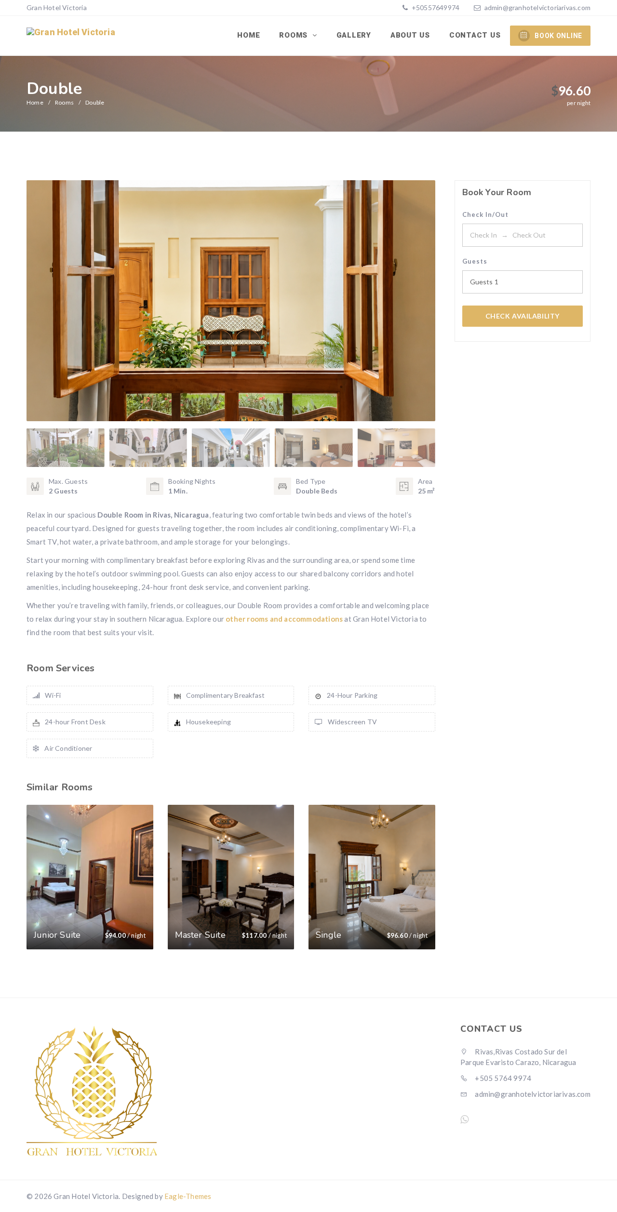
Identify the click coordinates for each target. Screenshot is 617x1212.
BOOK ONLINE (558, 36)
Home (248, 35)
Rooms (294, 35)
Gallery (353, 35)
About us (410, 35)
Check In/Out (485, 214)
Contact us (475, 35)
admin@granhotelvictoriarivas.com (537, 7)
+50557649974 (435, 7)
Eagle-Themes (187, 1196)
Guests (474, 261)
